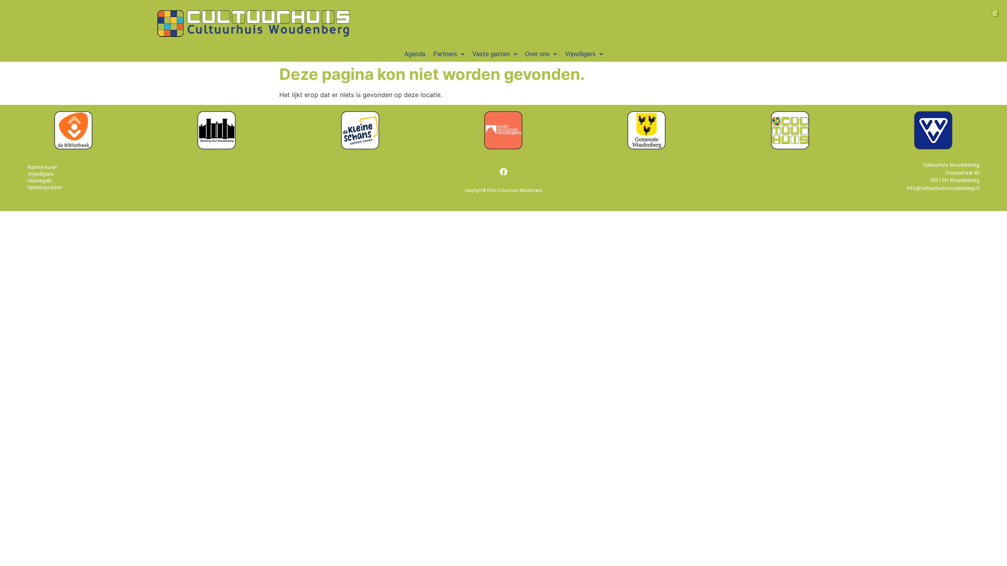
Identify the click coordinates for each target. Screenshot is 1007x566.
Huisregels (40, 181)
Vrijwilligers (580, 54)
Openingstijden (45, 187)
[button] (448, 54)
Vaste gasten (491, 54)
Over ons (537, 54)
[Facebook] (503, 172)
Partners (445, 54)
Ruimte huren (42, 167)
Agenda (414, 54)
